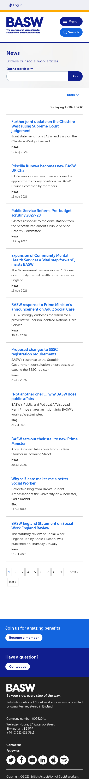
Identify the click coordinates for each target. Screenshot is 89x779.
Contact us (17, 666)
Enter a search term (19, 69)
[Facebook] (21, 760)
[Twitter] (11, 760)
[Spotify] (64, 760)
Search (73, 32)
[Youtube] (32, 760)
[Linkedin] (42, 760)
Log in (18, 5)
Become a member (24, 638)
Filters (70, 95)
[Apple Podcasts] (53, 760)
